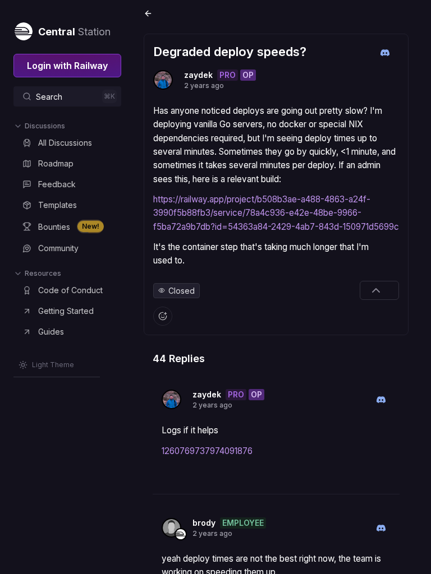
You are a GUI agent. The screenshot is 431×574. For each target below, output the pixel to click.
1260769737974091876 (207, 451)
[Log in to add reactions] (162, 316)
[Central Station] (23, 29)
